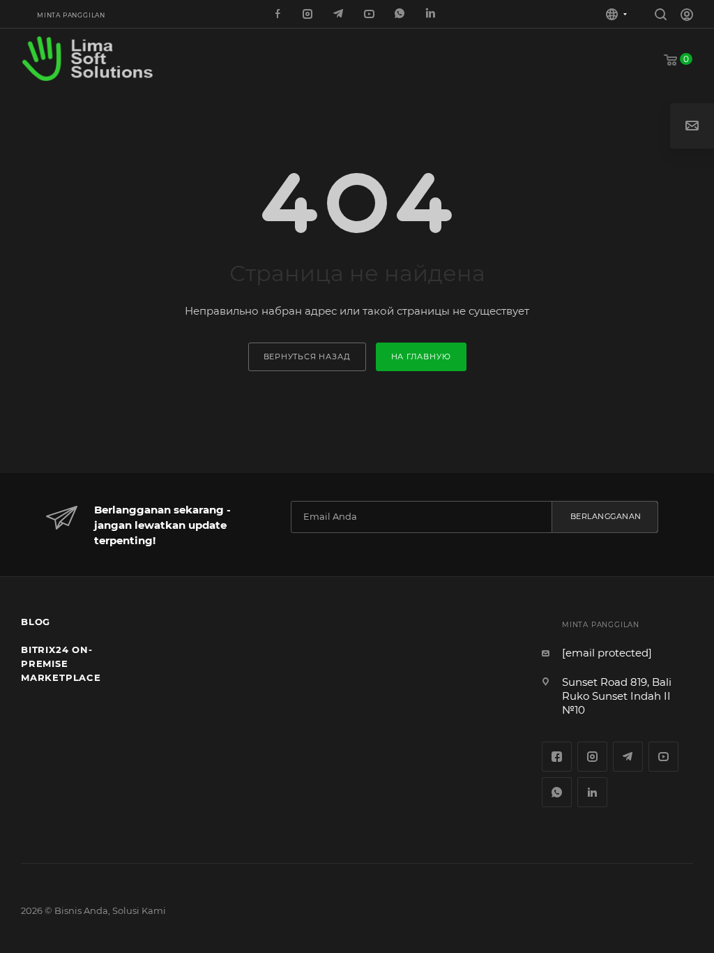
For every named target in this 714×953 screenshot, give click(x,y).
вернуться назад (307, 356)
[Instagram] (309, 14)
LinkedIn (431, 14)
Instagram (592, 757)
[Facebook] (278, 14)
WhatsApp (401, 14)
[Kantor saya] (687, 16)
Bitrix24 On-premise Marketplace (61, 663)
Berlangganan (605, 516)
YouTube (663, 757)
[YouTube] (370, 14)
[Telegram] (339, 14)
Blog (35, 621)
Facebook (557, 757)
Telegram (628, 757)
